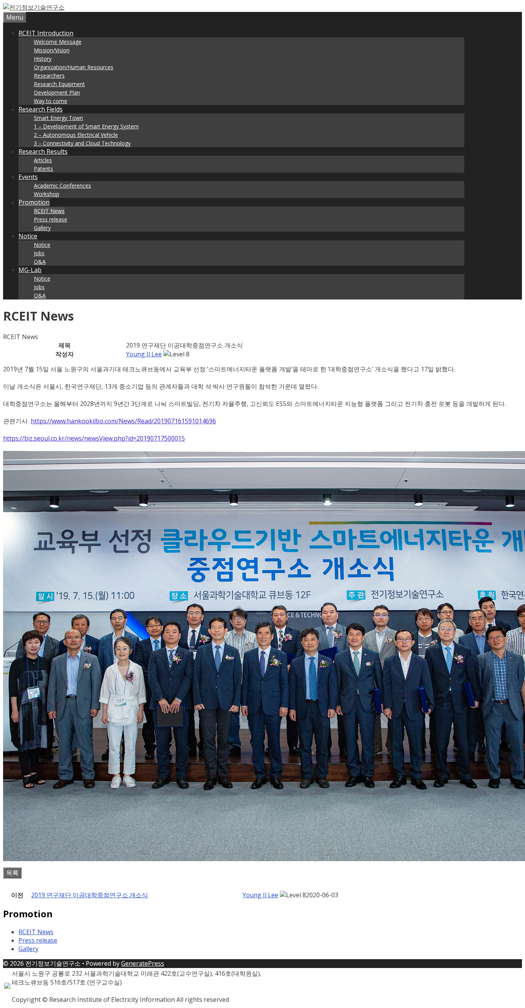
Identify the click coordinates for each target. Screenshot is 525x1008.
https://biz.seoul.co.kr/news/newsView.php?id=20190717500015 (94, 438)
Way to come (50, 101)
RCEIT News (49, 211)
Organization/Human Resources (73, 67)
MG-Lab (30, 270)
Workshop (46, 194)
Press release (50, 219)
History (43, 58)
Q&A (40, 261)
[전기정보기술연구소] (34, 7)
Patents (43, 168)
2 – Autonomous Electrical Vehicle (76, 134)
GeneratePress (142, 963)
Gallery (42, 227)
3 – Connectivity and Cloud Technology (82, 143)
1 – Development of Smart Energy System (86, 126)
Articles (43, 160)
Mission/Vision (52, 50)
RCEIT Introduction (45, 33)
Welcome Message (57, 41)
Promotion (34, 202)
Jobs (39, 253)
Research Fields (40, 109)
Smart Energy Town (58, 117)
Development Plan (57, 92)
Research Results (43, 151)
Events (28, 177)
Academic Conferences (62, 185)
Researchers (49, 75)
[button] (144, 354)
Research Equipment (59, 84)
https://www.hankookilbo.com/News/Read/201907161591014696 (123, 421)
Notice (27, 236)
